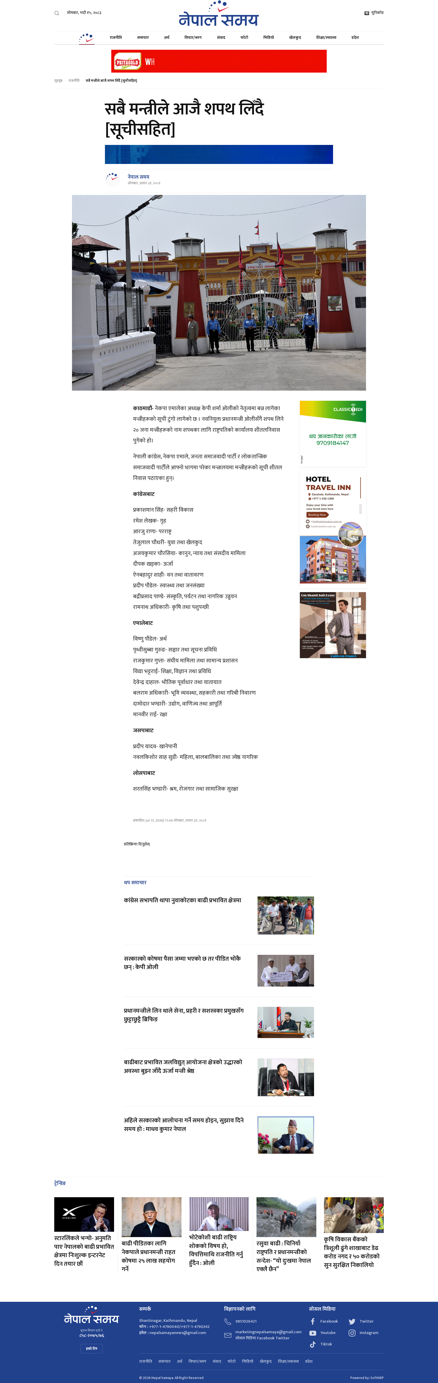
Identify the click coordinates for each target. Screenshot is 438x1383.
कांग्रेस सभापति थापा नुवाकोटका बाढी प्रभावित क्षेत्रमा (182, 900)
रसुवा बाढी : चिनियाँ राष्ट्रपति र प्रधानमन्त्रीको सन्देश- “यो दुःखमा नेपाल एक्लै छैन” (284, 1256)
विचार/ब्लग (193, 37)
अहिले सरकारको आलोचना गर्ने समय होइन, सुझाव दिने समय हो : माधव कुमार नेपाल (184, 1124)
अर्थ (166, 37)
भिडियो (268, 37)
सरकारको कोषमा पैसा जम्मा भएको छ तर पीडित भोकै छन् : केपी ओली (182, 963)
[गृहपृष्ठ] (86, 37)
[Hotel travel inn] (333, 529)
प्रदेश (355, 37)
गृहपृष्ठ (58, 81)
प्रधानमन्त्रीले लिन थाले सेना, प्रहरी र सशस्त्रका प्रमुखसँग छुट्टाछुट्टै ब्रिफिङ (184, 1015)
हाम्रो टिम (91, 1349)
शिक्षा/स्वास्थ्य (326, 37)
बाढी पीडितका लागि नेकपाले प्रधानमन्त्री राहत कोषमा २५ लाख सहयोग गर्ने (148, 1256)
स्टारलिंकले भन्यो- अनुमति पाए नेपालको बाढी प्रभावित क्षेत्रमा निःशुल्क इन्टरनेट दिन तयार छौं (84, 1251)
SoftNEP (377, 1378)
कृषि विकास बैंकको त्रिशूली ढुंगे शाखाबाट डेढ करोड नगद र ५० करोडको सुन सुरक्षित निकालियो (352, 1252)
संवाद (221, 37)
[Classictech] (333, 433)
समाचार (143, 37)
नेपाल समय (138, 177)
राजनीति (116, 37)
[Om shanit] (333, 625)
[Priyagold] (219, 60)
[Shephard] (219, 154)
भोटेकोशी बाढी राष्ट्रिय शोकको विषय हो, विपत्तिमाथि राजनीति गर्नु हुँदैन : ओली (216, 1250)
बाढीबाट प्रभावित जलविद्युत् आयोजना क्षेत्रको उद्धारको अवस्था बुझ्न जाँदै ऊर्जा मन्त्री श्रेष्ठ (183, 1066)
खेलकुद (295, 37)
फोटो (244, 37)
